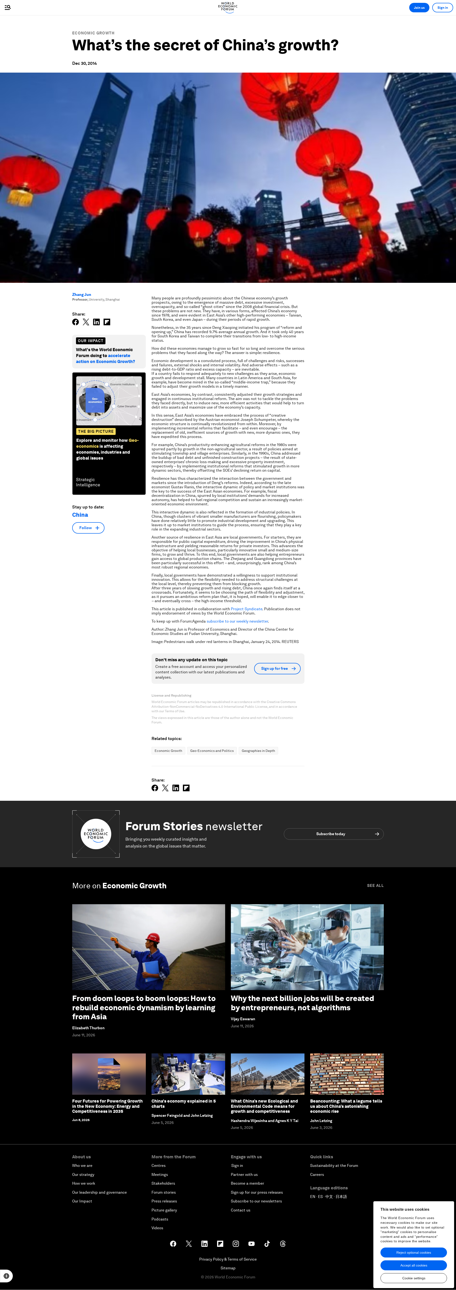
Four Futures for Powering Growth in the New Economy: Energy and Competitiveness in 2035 (107, 1106)
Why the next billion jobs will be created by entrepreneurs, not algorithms (302, 1003)
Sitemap (228, 1268)
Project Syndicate (246, 609)
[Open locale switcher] (6, 1276)
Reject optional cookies (413, 1252)
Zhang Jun (81, 294)
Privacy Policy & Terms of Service (228, 1259)
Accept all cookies (413, 1265)
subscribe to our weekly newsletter (237, 621)
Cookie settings (413, 1278)
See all (375, 885)
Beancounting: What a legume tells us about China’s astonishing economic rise (346, 1106)
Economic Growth (93, 33)
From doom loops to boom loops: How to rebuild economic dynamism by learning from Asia (144, 1007)
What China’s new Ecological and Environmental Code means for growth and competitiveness (264, 1106)
